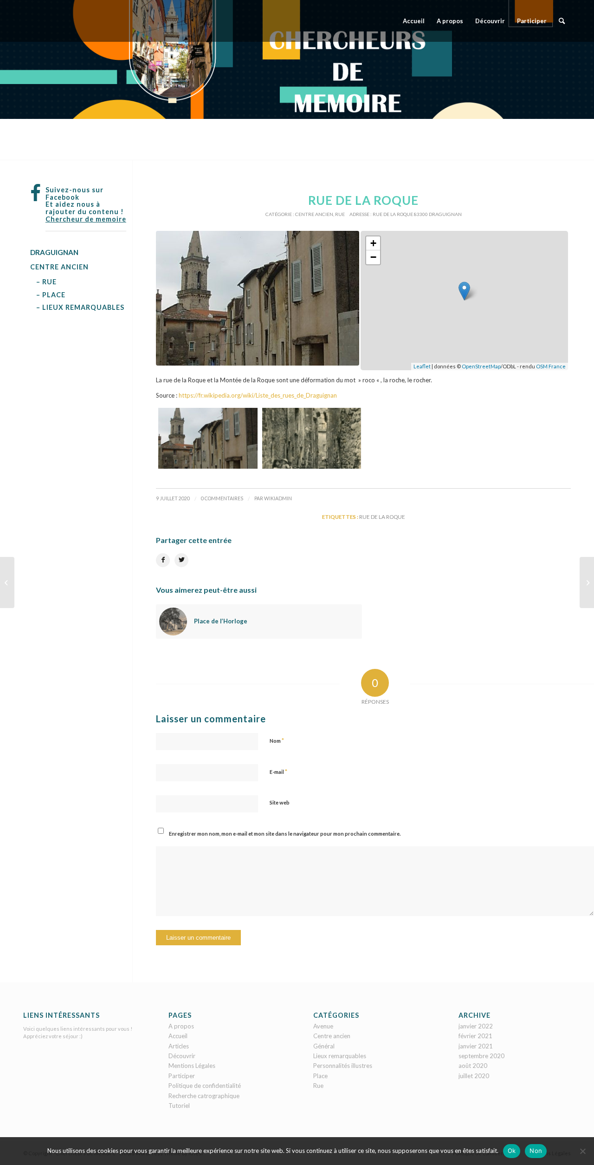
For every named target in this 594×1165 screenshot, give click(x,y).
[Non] (582, 1151)
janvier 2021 (475, 1046)
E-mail (278, 771)
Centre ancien (314, 214)
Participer (181, 1076)
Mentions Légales (191, 1065)
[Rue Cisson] (7, 582)
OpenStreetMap (481, 366)
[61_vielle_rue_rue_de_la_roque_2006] (257, 298)
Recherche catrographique (203, 1096)
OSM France (551, 366)
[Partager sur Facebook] (163, 560)
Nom (277, 740)
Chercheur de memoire (85, 219)
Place (320, 1076)
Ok (512, 1150)
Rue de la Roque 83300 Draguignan (417, 214)
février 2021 (475, 1036)
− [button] (373, 257)
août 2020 (472, 1065)
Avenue (323, 1026)
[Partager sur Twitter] (181, 560)
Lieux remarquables (339, 1056)
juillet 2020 (473, 1076)
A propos (181, 1026)
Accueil (177, 1036)
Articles (178, 1046)
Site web (280, 802)
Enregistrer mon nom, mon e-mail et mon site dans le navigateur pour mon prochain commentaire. (284, 834)
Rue (340, 214)
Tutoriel (179, 1105)
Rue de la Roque (382, 516)
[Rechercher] (562, 21)
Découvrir (181, 1056)
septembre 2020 (481, 1056)
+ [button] (373, 243)
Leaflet (422, 366)
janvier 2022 (475, 1026)
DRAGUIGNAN (54, 252)
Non (535, 1150)
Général (324, 1046)
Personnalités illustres (342, 1065)
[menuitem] (414, 21)
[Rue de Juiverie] (587, 582)
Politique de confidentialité (204, 1085)
